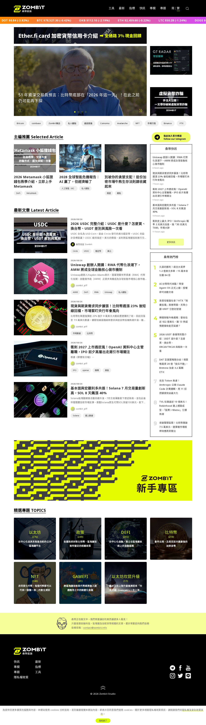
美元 (109, 251)
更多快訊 (171, 242)
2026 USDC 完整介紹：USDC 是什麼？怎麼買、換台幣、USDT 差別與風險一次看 (108, 226)
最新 (122, 8)
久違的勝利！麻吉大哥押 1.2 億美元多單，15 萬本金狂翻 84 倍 (173, 271)
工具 (111, 8)
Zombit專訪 (54, 123)
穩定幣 (98, 251)
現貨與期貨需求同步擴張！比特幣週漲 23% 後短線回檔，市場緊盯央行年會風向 (108, 308)
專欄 (153, 8)
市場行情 (152, 123)
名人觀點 (72, 123)
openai (86, 370)
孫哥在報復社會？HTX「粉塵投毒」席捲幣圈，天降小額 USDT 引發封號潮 (173, 304)
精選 (109, 193)
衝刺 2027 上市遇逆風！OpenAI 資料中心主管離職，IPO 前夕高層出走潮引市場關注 (107, 349)
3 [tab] (82, 113)
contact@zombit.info (95, 627)
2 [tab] (79, 113)
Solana (76, 415)
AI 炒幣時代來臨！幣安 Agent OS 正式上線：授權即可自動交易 (173, 288)
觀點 (119, 193)
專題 (163, 8)
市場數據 (77, 333)
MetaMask (31, 193)
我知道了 (103, 720)
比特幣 (90, 333)
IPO (74, 370)
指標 (132, 8)
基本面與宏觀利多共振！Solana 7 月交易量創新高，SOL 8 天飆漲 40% (170, 208)
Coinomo (105, 123)
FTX (181, 123)
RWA (96, 292)
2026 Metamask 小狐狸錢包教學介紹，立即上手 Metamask (33, 182)
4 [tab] (86, 113)
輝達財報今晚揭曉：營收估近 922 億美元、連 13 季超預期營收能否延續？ (173, 321)
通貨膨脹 (88, 123)
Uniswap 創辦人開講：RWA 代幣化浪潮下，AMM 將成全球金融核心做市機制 (106, 267)
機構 (97, 370)
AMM (75, 292)
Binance (168, 123)
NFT (138, 123)
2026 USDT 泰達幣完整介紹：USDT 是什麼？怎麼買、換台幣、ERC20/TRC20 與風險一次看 (173, 342)
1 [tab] (75, 113)
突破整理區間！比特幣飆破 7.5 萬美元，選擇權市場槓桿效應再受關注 (173, 427)
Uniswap (108, 292)
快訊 (142, 8)
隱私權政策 (21, 677)
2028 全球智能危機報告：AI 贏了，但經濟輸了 (79, 179)
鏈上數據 (89, 415)
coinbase (36, 123)
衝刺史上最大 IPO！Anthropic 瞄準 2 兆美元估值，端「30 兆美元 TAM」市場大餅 (171, 224)
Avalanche (122, 123)
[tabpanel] (80, 81)
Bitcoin (20, 123)
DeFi (18, 193)
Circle (75, 251)
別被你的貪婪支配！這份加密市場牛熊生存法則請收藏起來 (125, 182)
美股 (107, 370)
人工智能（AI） (68, 188)
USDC (86, 251)
